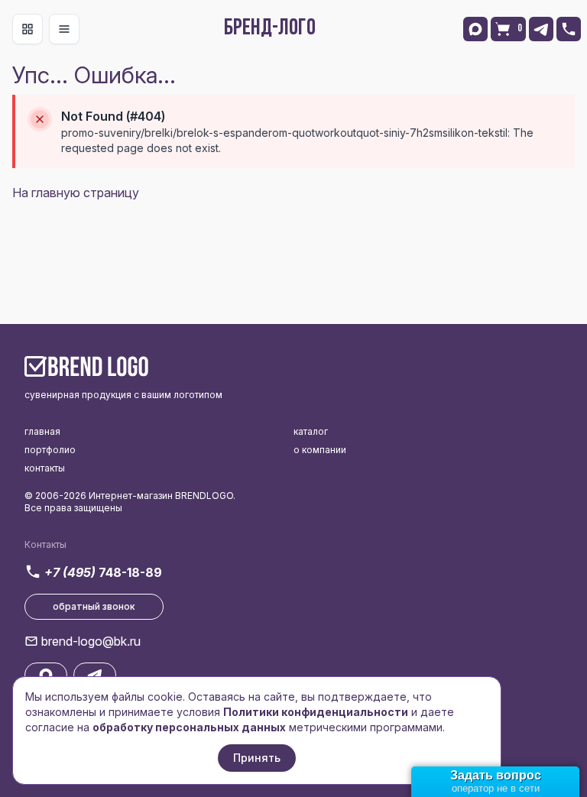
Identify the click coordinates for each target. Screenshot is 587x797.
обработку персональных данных (189, 727)
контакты (44, 468)
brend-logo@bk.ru (91, 641)
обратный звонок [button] (94, 606)
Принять (257, 757)
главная (42, 431)
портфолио (50, 449)
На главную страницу (75, 192)
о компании (320, 449)
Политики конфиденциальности (315, 711)
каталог (311, 431)
